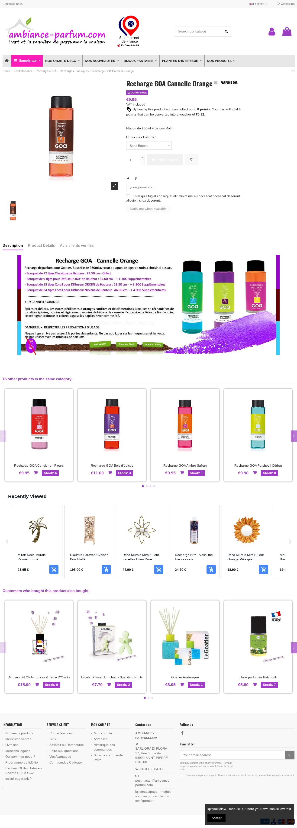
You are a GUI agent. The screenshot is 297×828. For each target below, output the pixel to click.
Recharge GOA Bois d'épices (112, 465)
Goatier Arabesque (185, 677)
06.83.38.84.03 (151, 769)
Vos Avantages (60, 756)
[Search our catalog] (226, 31)
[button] (27, 61)
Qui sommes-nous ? (20, 756)
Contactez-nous (13, 4)
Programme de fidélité (21, 762)
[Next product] (294, 71)
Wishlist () (287, 4)
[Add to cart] (53, 569)
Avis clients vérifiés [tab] (77, 245)
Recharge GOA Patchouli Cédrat (258, 465)
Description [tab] (13, 245)
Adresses (100, 739)
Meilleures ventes (18, 739)
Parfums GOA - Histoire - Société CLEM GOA (23, 770)
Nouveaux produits (19, 733)
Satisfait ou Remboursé (66, 745)
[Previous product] (292, 71)
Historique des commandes (104, 747)
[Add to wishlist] (191, 159)
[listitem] (37, 541)
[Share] (128, 178)
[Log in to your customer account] (272, 31)
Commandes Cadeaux (65, 762)
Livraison (12, 745)
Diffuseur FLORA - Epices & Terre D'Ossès (39, 677)
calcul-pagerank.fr (18, 778)
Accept (217, 818)
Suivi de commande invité (108, 757)
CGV (52, 739)
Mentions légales (17, 751)
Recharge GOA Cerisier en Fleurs (39, 465)
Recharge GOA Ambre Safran (185, 465)
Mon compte (103, 733)
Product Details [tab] (41, 245)
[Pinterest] (136, 178)
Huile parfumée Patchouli (258, 677)
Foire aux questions (63, 751)
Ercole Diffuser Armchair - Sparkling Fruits (112, 677)
